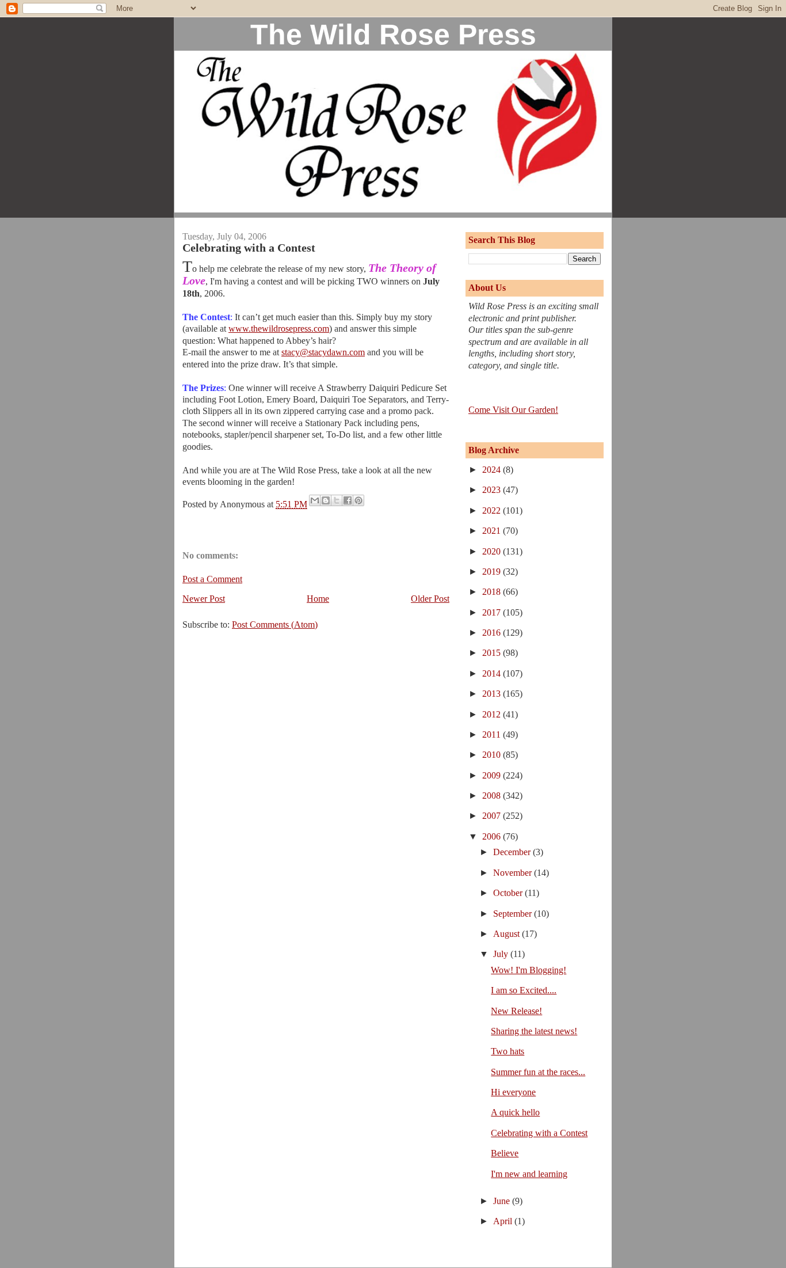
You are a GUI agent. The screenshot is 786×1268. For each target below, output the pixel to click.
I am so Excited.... (523, 990)
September (513, 913)
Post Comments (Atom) (275, 624)
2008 (492, 795)
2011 (492, 734)
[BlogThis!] (325, 500)
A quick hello (515, 1112)
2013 (492, 693)
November (513, 873)
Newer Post (203, 598)
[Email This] (314, 500)
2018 (492, 592)
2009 (492, 775)
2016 (492, 632)
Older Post (430, 598)
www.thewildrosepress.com (278, 328)
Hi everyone (513, 1092)
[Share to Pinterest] (358, 500)
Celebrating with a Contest (539, 1133)
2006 (492, 836)
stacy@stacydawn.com (323, 352)
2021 (492, 531)
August (507, 934)
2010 (492, 755)
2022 (492, 510)
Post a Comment (212, 579)
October (509, 893)
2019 (492, 571)
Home (318, 598)
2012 (492, 714)
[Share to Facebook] (347, 500)
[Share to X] (336, 500)
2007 (492, 816)
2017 (492, 612)
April (503, 1221)
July (501, 954)
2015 (492, 653)
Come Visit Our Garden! (513, 410)
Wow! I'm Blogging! (528, 970)
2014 (492, 673)
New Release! (516, 1011)
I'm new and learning (529, 1174)
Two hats (507, 1051)
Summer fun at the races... (538, 1072)
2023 (492, 490)
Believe (504, 1153)
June (502, 1201)
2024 (492, 469)
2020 (492, 551)
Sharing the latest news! (534, 1031)
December (513, 852)
